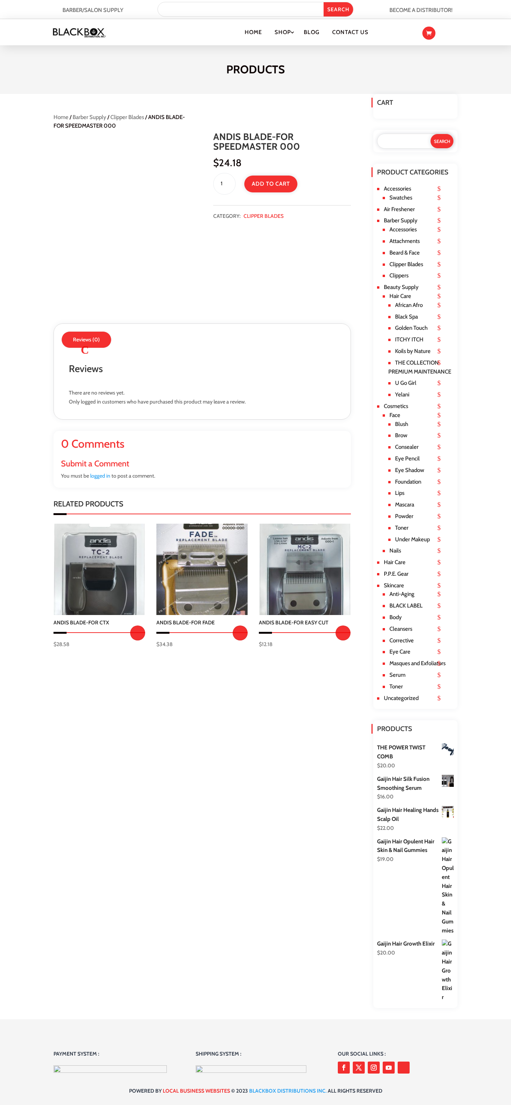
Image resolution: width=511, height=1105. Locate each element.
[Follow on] (404, 1068)
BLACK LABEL (406, 605)
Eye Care (399, 651)
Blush (401, 424)
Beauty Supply (401, 287)
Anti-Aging (401, 594)
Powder (404, 516)
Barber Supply (89, 117)
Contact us (350, 32)
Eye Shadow (409, 470)
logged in (100, 475)
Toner (402, 527)
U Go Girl (405, 383)
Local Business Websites (196, 1090)
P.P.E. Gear (396, 573)
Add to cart (271, 183)
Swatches (400, 197)
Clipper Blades (127, 117)
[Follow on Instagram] (374, 1068)
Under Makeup (412, 539)
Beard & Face (404, 252)
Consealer (407, 447)
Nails (395, 550)
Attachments (404, 241)
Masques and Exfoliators (417, 663)
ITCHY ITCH (409, 339)
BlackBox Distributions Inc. (288, 1090)
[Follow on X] (359, 1068)
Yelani (402, 394)
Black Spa (406, 316)
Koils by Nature (413, 351)
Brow (401, 435)
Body (395, 617)
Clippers (399, 275)
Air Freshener (399, 209)
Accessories (397, 188)
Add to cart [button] (137, 632)
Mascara (404, 504)
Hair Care (400, 296)
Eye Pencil (407, 458)
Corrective (401, 640)
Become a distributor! (421, 10)
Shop (283, 32)
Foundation (408, 481)
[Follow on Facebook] (344, 1068)
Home (253, 32)
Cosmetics (396, 406)
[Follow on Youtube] (389, 1068)
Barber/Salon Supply (92, 10)
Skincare (394, 585)
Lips (399, 493)
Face (394, 415)
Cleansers (400, 628)
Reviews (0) (86, 339)
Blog (311, 32)
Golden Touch (411, 328)
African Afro (409, 305)
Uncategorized (401, 698)
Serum (397, 675)
